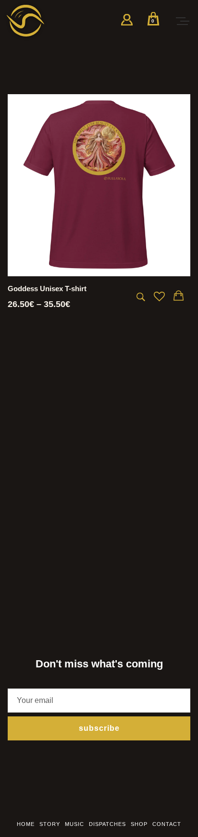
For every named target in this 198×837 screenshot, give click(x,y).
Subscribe (99, 728)
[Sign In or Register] (126, 23)
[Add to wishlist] (159, 297)
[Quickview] (140, 297)
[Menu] (182, 21)
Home (26, 824)
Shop (139, 824)
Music (74, 824)
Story (49, 824)
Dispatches (107, 824)
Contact (166, 824)
